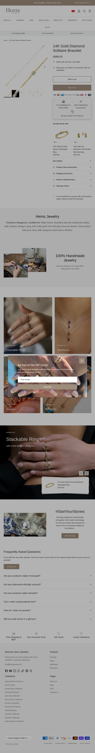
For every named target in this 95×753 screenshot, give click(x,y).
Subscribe (47, 387)
